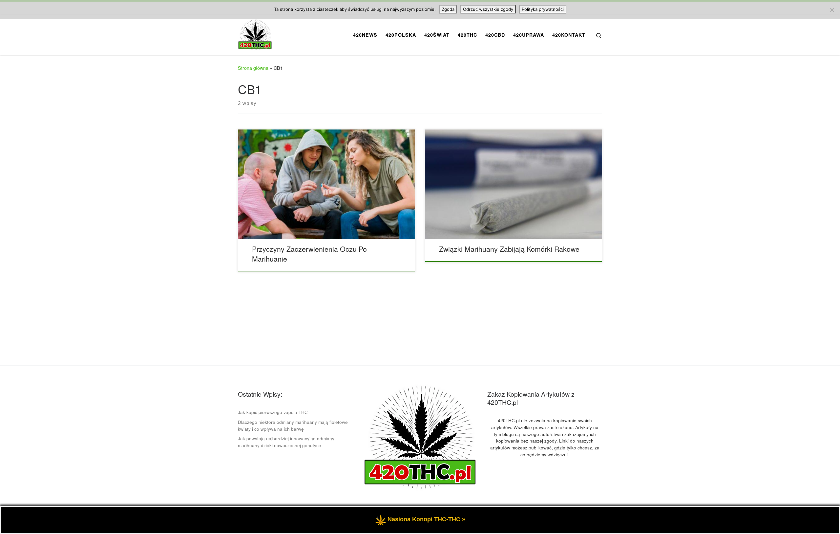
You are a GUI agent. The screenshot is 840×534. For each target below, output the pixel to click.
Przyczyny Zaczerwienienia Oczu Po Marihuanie (309, 254)
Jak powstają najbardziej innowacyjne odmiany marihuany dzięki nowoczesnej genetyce (286, 441)
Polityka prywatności (543, 9)
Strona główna (253, 68)
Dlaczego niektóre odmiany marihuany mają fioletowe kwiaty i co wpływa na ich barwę (293, 425)
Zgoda (448, 9)
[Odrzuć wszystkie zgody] (832, 10)
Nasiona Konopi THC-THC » (426, 519)
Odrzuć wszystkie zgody (488, 9)
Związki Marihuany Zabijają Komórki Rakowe (509, 249)
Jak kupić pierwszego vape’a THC (273, 412)
